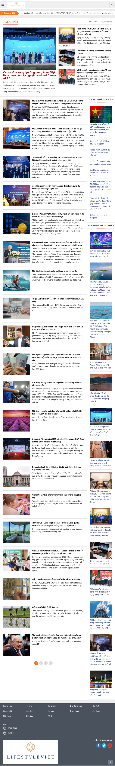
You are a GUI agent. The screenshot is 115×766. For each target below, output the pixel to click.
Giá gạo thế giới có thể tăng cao (45, 607)
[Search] (112, 5)
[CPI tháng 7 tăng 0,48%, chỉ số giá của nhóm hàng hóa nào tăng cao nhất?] (16, 402)
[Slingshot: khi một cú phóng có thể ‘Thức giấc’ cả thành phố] (101, 687)
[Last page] (51, 663)
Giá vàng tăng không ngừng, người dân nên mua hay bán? (56, 579)
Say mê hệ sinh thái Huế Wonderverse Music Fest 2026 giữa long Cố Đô (100, 253)
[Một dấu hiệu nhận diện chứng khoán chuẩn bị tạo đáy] (16, 291)
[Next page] (46, 663)
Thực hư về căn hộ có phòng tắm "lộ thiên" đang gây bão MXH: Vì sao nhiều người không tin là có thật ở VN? (100, 203)
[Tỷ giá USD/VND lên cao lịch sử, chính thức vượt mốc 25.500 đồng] (16, 319)
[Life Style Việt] (16, 5)
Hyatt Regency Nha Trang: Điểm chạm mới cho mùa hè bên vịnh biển (100, 365)
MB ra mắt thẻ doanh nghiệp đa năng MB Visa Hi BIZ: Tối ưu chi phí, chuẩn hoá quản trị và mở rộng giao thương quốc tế (100, 658)
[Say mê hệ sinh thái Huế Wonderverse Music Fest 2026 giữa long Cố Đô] (101, 248)
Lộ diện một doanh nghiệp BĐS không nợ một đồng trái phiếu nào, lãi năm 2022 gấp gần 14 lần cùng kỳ (101, 186)
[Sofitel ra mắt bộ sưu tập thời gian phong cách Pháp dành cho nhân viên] (101, 458)
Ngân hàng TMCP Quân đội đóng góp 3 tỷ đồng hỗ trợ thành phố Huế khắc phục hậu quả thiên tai (94, 31)
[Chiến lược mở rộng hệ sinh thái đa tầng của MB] (67, 66)
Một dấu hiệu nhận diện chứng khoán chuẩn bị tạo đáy (55, 271)
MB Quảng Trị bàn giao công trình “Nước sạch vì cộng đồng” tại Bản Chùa (100, 592)
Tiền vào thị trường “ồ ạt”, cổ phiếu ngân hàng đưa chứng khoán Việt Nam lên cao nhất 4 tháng (100, 129)
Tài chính (10, 22)
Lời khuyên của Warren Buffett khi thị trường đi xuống (99, 173)
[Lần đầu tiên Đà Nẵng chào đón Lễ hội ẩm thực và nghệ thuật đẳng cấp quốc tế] (101, 391)
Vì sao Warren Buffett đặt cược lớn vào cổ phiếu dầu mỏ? (100, 152)
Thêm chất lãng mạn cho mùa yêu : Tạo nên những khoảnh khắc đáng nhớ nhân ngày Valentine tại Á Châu (100, 496)
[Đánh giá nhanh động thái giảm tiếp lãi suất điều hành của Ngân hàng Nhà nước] (16, 487)
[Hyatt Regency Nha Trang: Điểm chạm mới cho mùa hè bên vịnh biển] (101, 360)
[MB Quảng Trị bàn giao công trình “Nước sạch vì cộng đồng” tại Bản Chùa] (67, 85)
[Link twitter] (104, 747)
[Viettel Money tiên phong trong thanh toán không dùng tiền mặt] (16, 515)
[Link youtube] (98, 747)
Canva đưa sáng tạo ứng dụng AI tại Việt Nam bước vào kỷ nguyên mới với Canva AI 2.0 (29, 75)
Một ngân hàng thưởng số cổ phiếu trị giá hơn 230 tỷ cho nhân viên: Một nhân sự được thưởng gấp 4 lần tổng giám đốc (56, 357)
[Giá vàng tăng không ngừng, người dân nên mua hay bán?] (16, 599)
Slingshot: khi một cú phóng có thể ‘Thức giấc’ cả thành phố (100, 692)
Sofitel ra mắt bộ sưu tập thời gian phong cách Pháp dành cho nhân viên (100, 463)
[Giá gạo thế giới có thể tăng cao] (16, 627)
